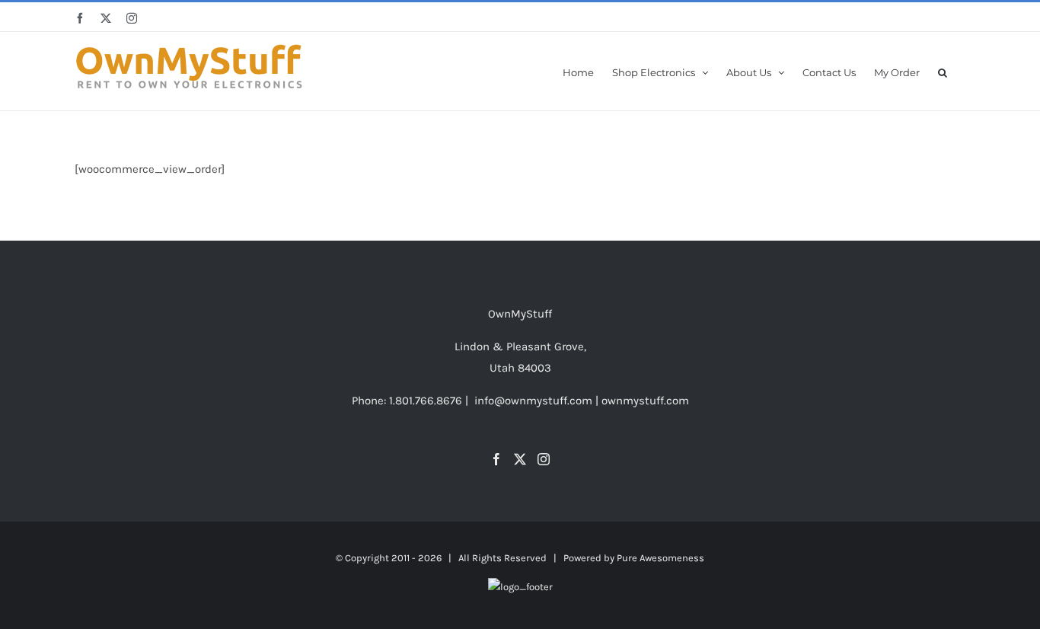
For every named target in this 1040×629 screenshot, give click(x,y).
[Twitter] (520, 459)
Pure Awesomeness (660, 558)
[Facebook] (496, 459)
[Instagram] (544, 459)
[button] (942, 71)
